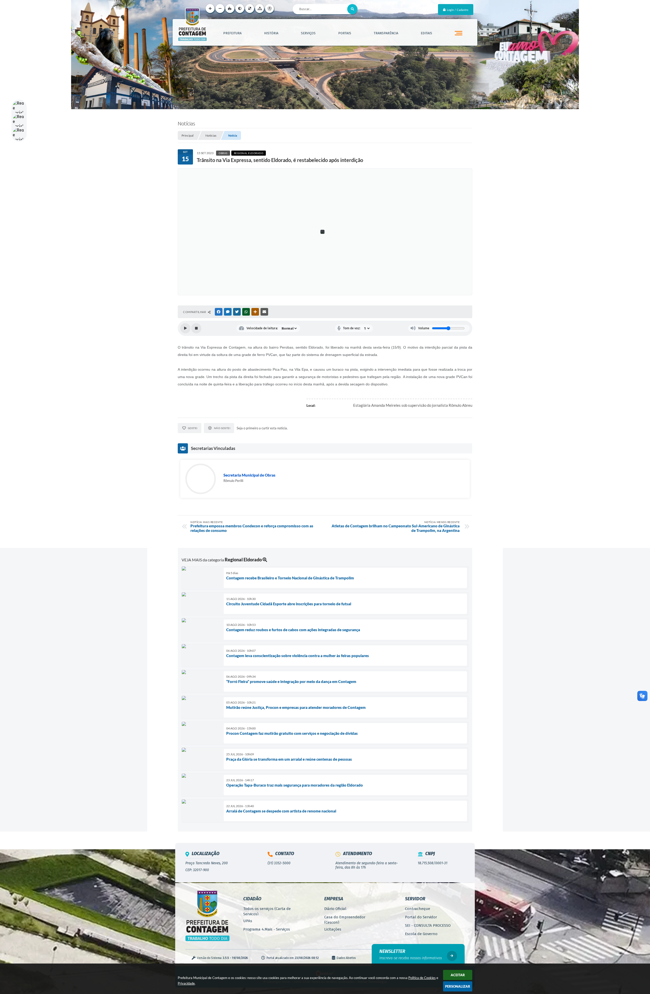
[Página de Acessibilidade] (269, 8)
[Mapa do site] (259, 8)
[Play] (185, 328)
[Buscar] (352, 9)
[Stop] (196, 328)
